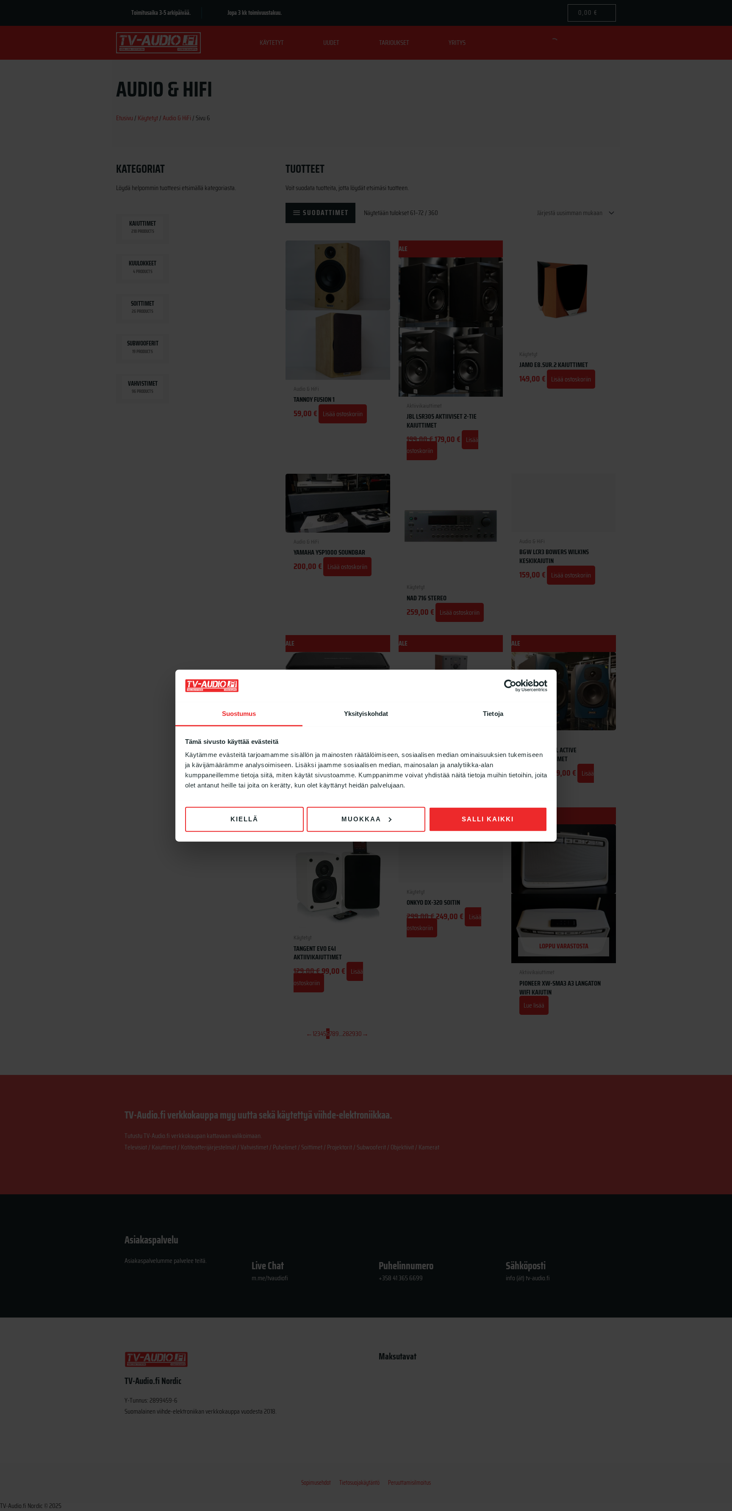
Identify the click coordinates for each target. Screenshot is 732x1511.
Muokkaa (361, 819)
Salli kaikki (488, 819)
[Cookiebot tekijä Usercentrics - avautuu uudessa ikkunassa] (510, 686)
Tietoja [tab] (493, 713)
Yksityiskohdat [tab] (366, 713)
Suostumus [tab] (239, 713)
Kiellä (244, 819)
